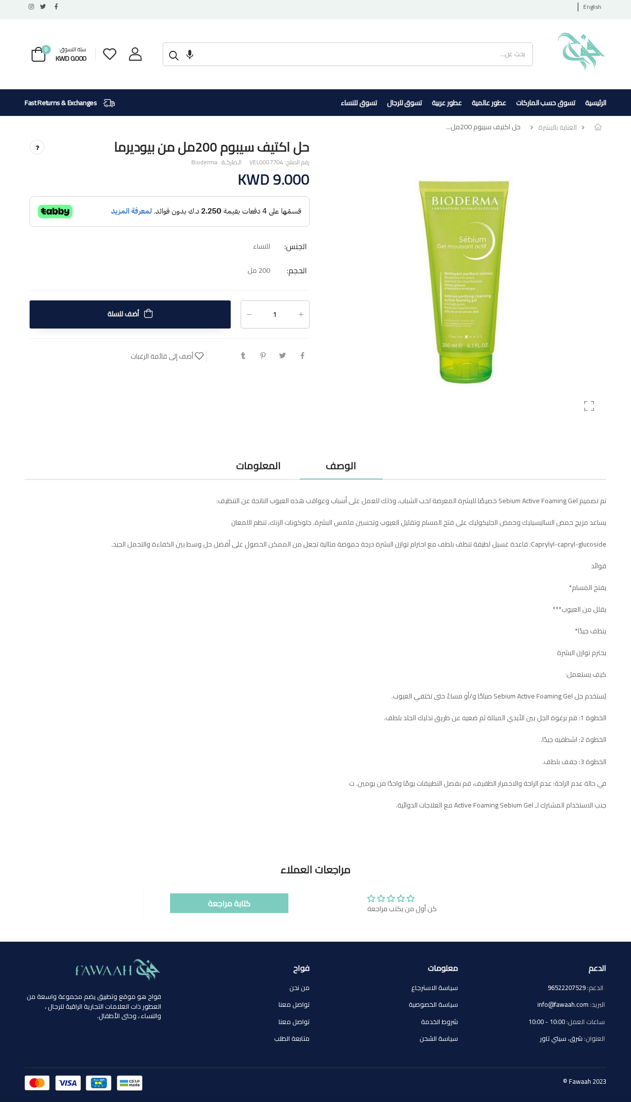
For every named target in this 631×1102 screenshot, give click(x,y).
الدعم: (596, 988)
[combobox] (358, 54)
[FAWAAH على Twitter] (42, 7)
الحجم (297, 270)
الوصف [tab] (341, 465)
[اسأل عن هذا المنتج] (37, 147)
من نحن (299, 987)
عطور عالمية (489, 102)
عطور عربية (447, 102)
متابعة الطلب (292, 1038)
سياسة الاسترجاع (434, 987)
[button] (189, 54)
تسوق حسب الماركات (545, 102)
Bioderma (204, 162)
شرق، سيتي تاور (561, 1038)
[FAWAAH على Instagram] (30, 7)
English (592, 6)
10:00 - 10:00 (546, 1022)
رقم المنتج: (296, 162)
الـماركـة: (230, 162)
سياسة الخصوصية (433, 1004)
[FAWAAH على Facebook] (54, 7)
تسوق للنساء (359, 102)
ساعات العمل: (585, 1022)
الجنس (295, 246)
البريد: (597, 1005)
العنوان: (594, 1039)
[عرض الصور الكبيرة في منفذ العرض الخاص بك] (589, 406)
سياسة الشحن (439, 1038)
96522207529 (567, 987)
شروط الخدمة (439, 1022)
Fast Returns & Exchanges (61, 102)
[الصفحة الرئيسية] (598, 127)
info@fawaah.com (563, 1004)
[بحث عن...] (174, 54)
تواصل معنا (294, 1004)
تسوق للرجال (404, 102)
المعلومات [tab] (258, 465)
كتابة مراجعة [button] (229, 903)
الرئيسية (595, 102)
